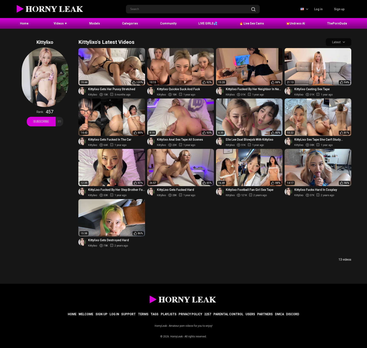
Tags (154, 314)
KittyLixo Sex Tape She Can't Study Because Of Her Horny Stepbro (317, 139)
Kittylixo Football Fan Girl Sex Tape (249, 189)
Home (24, 23)
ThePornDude (337, 23)
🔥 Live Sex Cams (251, 23)
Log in (318, 9)
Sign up (339, 9)
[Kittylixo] (82, 91)
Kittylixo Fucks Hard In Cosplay (315, 189)
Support (128, 314)
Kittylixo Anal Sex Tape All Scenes (180, 139)
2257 (207, 314)
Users (250, 314)
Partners (265, 314)
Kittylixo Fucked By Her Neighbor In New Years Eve (253, 89)
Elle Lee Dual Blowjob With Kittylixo (249, 139)
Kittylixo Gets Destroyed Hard (108, 240)
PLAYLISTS (168, 314)
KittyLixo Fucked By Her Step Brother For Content (116, 190)
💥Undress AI (295, 23)
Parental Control (228, 314)
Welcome (86, 314)
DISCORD (292, 314)
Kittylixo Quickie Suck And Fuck (178, 89)
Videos (60, 23)
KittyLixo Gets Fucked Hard (175, 189)
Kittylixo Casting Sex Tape (312, 89)
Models (94, 23)
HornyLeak (176, 336)
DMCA (279, 314)
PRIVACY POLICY (190, 314)
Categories (130, 23)
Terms (143, 314)
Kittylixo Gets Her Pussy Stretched (111, 89)
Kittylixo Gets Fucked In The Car (109, 139)
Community (168, 23)
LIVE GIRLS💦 (207, 23)
